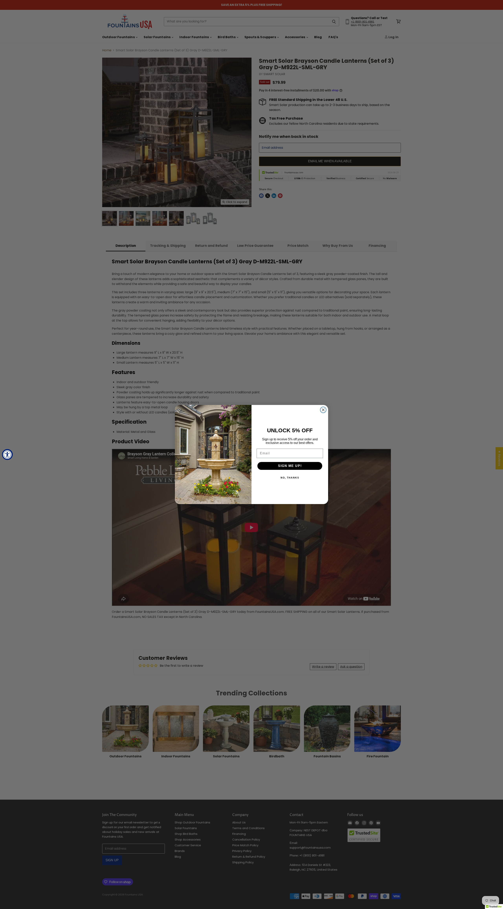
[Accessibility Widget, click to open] (7, 454)
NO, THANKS (290, 477)
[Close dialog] (323, 410)
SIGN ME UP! (290, 465)
